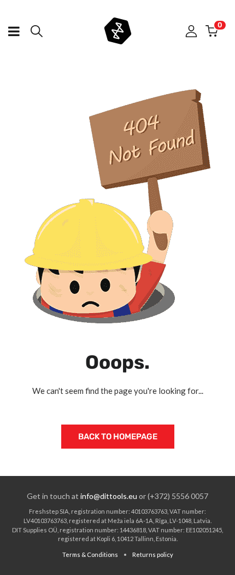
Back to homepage (117, 437)
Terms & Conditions (90, 554)
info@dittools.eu (108, 496)
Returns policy (152, 554)
